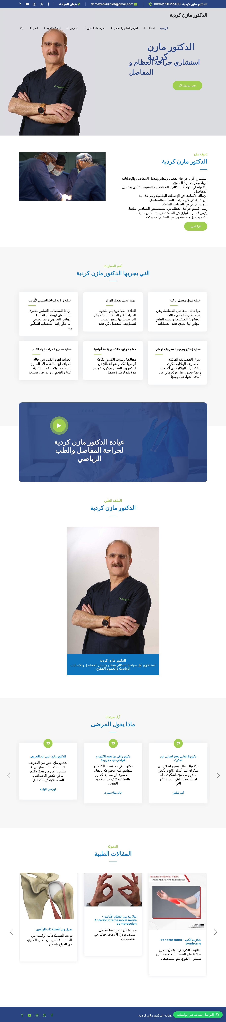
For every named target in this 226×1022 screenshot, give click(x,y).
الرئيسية (164, 28)
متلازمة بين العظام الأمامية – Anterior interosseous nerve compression (115, 920)
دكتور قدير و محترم (48, 756)
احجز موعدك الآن (187, 85)
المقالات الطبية (54, 28)
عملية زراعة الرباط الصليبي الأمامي (50, 300)
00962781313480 (167, 4)
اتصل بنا (34, 28)
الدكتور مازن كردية (188, 15)
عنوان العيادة (68, 4)
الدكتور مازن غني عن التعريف (113, 756)
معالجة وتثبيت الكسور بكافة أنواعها (115, 349)
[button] (198, 1014)
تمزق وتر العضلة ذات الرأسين (54, 929)
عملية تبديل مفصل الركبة (185, 300)
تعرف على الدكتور (96, 28)
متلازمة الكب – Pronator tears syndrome (180, 941)
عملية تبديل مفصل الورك (121, 300)
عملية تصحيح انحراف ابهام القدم (52, 349)
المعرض (74, 28)
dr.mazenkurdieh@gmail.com (112, 4)
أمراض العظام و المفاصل (126, 28)
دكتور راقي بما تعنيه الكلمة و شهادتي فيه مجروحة (178, 758)
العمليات (151, 28)
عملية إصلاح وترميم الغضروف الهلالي (178, 349)
